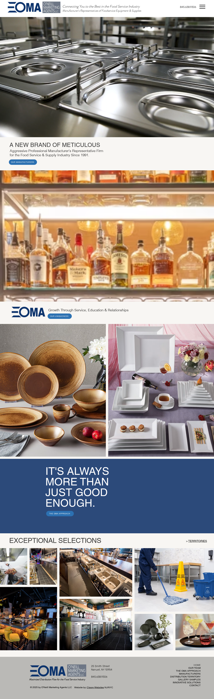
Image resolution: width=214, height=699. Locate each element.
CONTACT (195, 685)
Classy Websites (95, 687)
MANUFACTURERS (192, 673)
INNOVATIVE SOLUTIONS (192, 682)
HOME (197, 665)
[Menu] (202, 6)
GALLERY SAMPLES (192, 679)
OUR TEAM (194, 668)
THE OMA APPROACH (192, 670)
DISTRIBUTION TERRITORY (192, 676)
